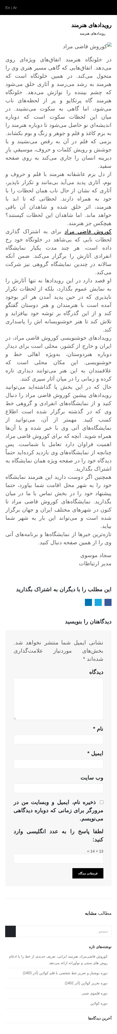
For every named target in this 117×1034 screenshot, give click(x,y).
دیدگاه (96, 672)
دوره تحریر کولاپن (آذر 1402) (86, 983)
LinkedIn (88, 602)
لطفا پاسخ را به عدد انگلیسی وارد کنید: (58, 835)
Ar (15, 7)
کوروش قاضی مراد (88, 231)
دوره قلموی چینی (94, 993)
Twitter (98, 602)
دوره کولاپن (98, 1003)
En (7, 7)
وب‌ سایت (92, 778)
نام (98, 729)
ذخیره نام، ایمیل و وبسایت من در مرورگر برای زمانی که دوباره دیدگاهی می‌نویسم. (58, 810)
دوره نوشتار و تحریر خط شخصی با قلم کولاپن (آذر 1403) (65, 973)
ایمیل (95, 753)
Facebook (108, 602)
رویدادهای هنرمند (92, 33)
